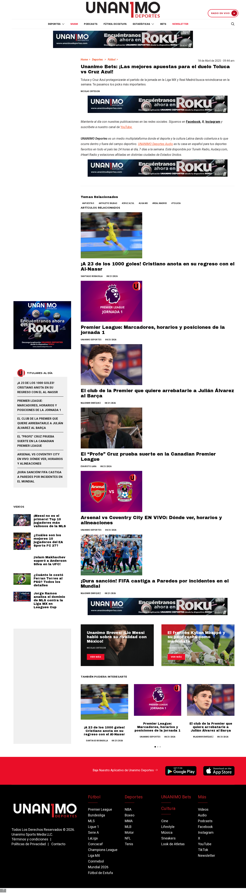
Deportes (97, 59)
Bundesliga (96, 815)
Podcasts (90, 23)
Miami (74, 23)
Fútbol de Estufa (115, 23)
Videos (203, 809)
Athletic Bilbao (108, 203)
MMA (129, 821)
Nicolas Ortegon (90, 91)
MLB (128, 827)
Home (84, 59)
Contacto (58, 844)
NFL (128, 838)
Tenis (129, 844)
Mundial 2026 (98, 867)
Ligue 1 (93, 827)
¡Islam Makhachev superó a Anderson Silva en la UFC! (50, 561)
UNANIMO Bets (176, 797)
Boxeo (129, 815)
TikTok (203, 850)
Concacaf (95, 844)
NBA (128, 809)
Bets (163, 23)
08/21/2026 (112, 276)
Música (166, 832)
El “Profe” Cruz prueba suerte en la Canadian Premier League (35, 441)
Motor (129, 832)
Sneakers (168, 838)
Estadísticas (141, 23)
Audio (202, 815)
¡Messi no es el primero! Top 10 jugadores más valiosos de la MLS (50, 521)
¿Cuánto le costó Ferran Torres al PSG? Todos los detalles (48, 580)
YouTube (204, 844)
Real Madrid (160, 203)
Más (202, 797)
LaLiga (93, 838)
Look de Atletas (173, 844)
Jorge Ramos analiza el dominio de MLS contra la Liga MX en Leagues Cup (49, 600)
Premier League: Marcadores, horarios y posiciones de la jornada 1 (157, 727)
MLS (91, 821)
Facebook (193, 121)
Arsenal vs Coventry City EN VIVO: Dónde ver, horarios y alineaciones (40, 459)
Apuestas (88, 203)
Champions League (102, 850)
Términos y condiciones (30, 839)
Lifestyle (168, 827)
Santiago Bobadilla (92, 276)
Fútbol (112, 59)
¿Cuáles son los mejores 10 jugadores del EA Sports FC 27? (48, 540)
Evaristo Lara (89, 466)
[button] (155, 747)
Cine (164, 821)
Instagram (212, 121)
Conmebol (96, 861)
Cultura (168, 808)
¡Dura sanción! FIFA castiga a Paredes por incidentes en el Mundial (39, 477)
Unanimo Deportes (91, 340)
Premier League (100, 809)
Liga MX (144, 203)
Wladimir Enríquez (91, 403)
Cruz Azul (128, 203)
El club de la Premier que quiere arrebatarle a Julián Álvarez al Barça (210, 727)
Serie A (93, 832)
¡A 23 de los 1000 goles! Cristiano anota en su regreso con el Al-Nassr (104, 731)
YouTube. (126, 127)
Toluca (177, 203)
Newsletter (180, 23)
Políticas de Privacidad (29, 844)
